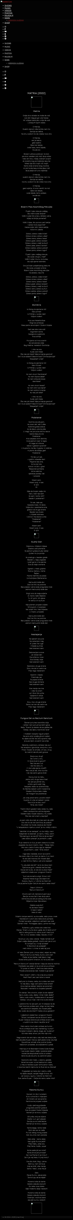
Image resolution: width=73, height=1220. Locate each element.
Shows (8, 5)
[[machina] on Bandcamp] (5, 39)
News (7, 18)
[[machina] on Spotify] (5, 36)
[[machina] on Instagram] (5, 27)
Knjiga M (9, 15)
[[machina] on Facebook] (5, 29)
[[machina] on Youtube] (5, 32)
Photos (8, 13)
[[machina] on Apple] (5, 34)
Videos (8, 10)
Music (8, 8)
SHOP (7, 22)
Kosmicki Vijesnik (16, 20)
